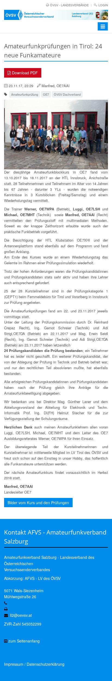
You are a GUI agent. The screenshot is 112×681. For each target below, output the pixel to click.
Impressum (13, 664)
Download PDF (24, 72)
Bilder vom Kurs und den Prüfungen (38, 502)
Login (103, 5)
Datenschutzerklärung (45, 664)
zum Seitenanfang (23, 641)
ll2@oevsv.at (21, 615)
